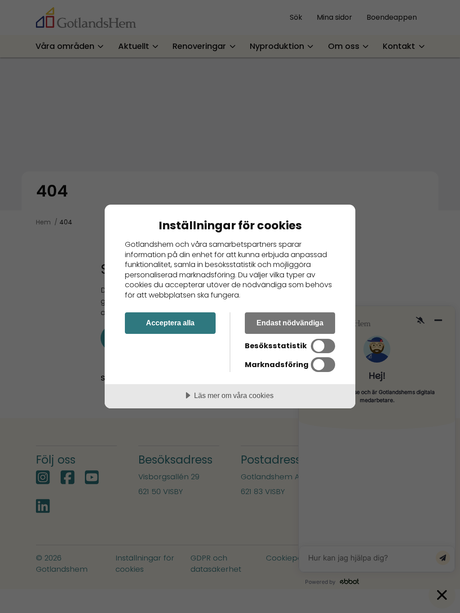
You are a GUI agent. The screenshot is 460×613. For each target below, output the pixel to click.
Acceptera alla (170, 323)
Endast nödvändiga (290, 323)
